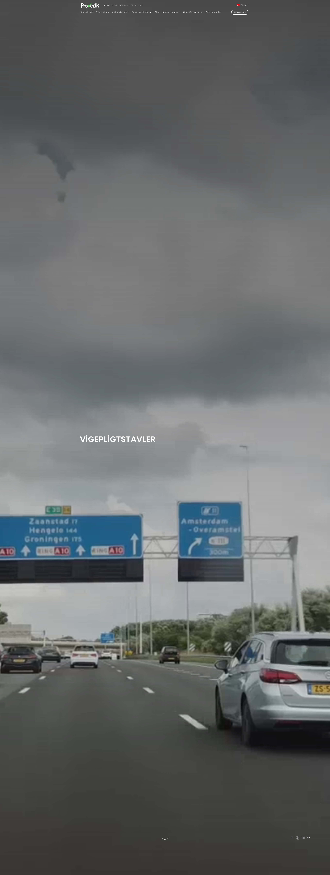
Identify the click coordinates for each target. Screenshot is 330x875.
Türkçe (243, 5)
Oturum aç (241, 12)
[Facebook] (292, 837)
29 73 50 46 (111, 5)
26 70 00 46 (124, 5)
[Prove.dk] (90, 5)
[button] (142, 12)
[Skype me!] (297, 837)
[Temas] (132, 5)
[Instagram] (303, 837)
